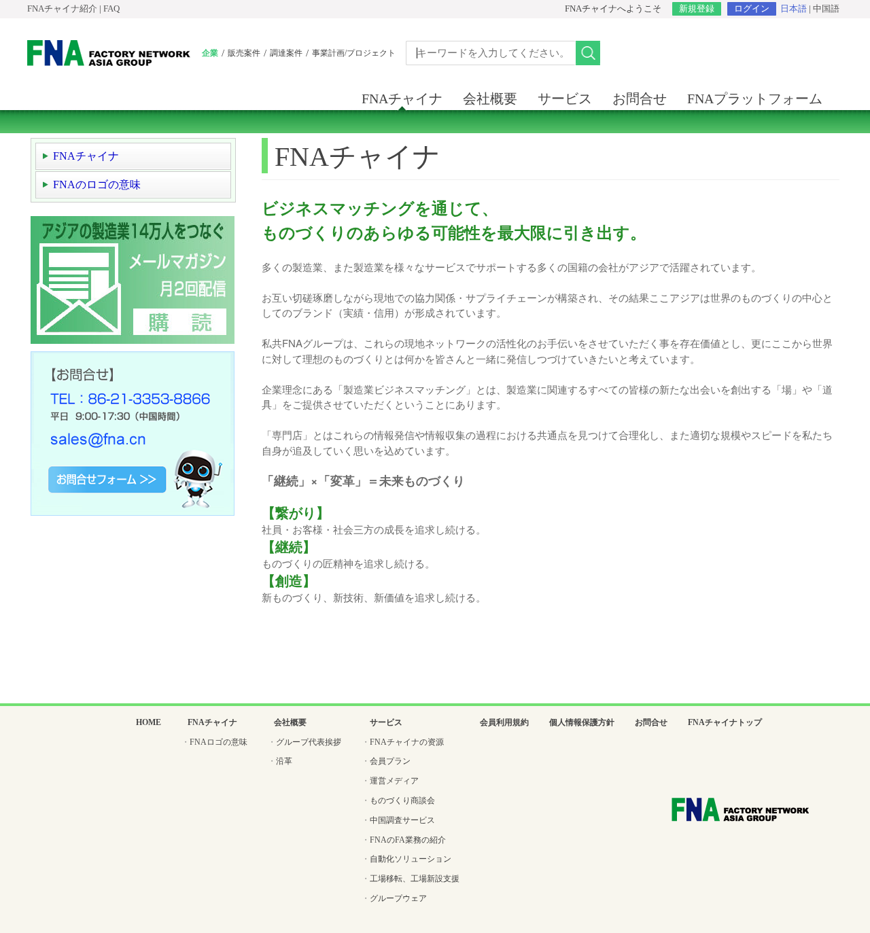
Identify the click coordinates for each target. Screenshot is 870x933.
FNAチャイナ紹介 (62, 8)
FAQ (111, 8)
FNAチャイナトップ (725, 722)
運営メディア (394, 781)
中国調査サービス (402, 820)
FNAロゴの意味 (218, 742)
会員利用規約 (504, 722)
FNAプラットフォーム (754, 98)
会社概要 (490, 98)
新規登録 (696, 8)
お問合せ (639, 98)
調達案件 (286, 53)
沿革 (284, 761)
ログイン (751, 8)
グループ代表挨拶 (308, 742)
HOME (148, 722)
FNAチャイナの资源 (407, 742)
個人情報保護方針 (581, 722)
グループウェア (398, 898)
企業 (210, 53)
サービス (565, 98)
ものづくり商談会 (402, 800)
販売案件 (244, 53)
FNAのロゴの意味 (97, 184)
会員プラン (390, 761)
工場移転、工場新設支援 (414, 878)
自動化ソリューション (410, 859)
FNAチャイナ (402, 98)
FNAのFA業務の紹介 (408, 840)
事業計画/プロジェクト (354, 53)
